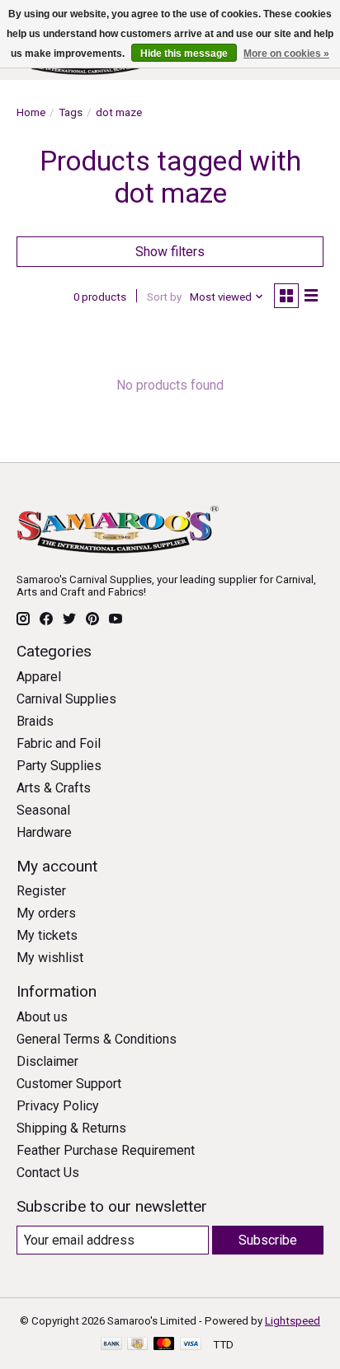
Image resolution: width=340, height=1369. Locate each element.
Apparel (39, 676)
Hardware (44, 832)
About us (42, 1017)
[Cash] (137, 1345)
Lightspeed (292, 1321)
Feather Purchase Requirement (106, 1150)
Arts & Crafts (54, 788)
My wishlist (50, 957)
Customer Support (69, 1083)
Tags (71, 112)
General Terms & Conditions (97, 1039)
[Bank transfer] (111, 1345)
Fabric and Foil (59, 743)
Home (31, 112)
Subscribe (267, 1240)
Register (41, 891)
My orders (46, 913)
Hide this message (184, 53)
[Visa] (190, 1345)
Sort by (164, 297)
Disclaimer (47, 1061)
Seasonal (43, 810)
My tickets (47, 935)
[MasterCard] (164, 1345)
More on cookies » (286, 53)
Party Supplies (59, 765)
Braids (35, 721)
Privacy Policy (58, 1106)
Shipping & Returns (71, 1128)
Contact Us (48, 1172)
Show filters (170, 251)
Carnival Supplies (66, 699)
